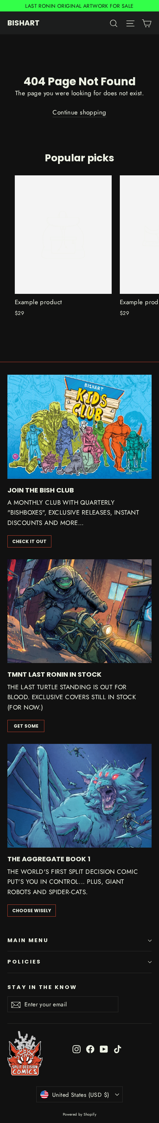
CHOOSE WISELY (31, 910)
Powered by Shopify (80, 1114)
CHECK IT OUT (29, 541)
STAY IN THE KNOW (42, 987)
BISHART (23, 23)
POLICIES (24, 961)
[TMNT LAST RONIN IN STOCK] (79, 611)
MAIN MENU (27, 940)
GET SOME (26, 726)
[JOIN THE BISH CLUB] (79, 427)
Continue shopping (79, 112)
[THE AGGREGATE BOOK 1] (79, 796)
